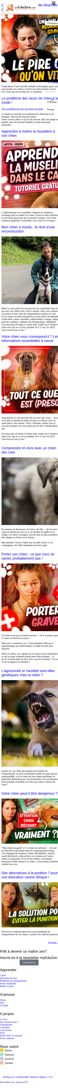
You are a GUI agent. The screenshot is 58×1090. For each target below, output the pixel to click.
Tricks (3, 1000)
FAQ (2, 1033)
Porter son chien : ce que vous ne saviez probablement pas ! (27, 556)
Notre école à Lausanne (11, 1035)
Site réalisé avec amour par (13, 1082)
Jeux (2, 1002)
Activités (4, 1005)
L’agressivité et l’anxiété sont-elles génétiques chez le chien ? (28, 673)
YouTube (9, 1063)
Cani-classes (6, 1030)
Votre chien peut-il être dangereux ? (29, 793)
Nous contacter (7, 1038)
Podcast (8, 1050)
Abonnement (6, 1024)
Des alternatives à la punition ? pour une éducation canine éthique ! (29, 875)
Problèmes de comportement (13, 981)
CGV (50, 1077)
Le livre (3, 1019)
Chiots (3, 975)
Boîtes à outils (6, 986)
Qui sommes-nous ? (9, 1022)
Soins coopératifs (8, 983)
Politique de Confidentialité (16, 1077)
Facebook (9, 1058)
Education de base (8, 978)
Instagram (9, 1054)
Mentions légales (38, 1077)
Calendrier (5, 1027)
